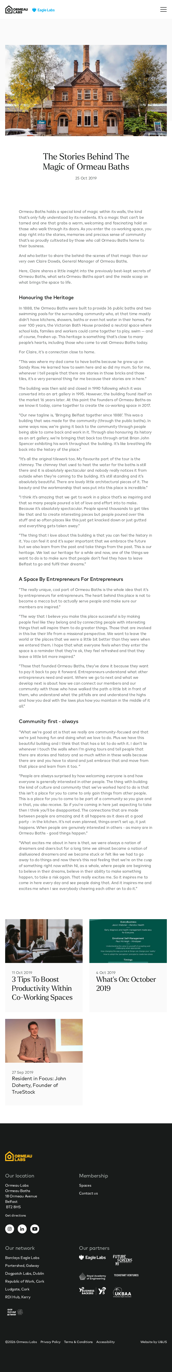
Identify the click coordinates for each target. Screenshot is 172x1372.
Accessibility (105, 1342)
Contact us (88, 1193)
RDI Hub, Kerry (18, 1297)
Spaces (85, 1185)
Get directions (15, 1215)
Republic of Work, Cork (24, 1281)
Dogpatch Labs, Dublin (24, 1273)
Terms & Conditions (78, 1342)
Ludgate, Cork (17, 1289)
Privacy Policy (50, 1342)
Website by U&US (153, 1342)
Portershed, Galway (22, 1265)
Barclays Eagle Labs (22, 1257)
